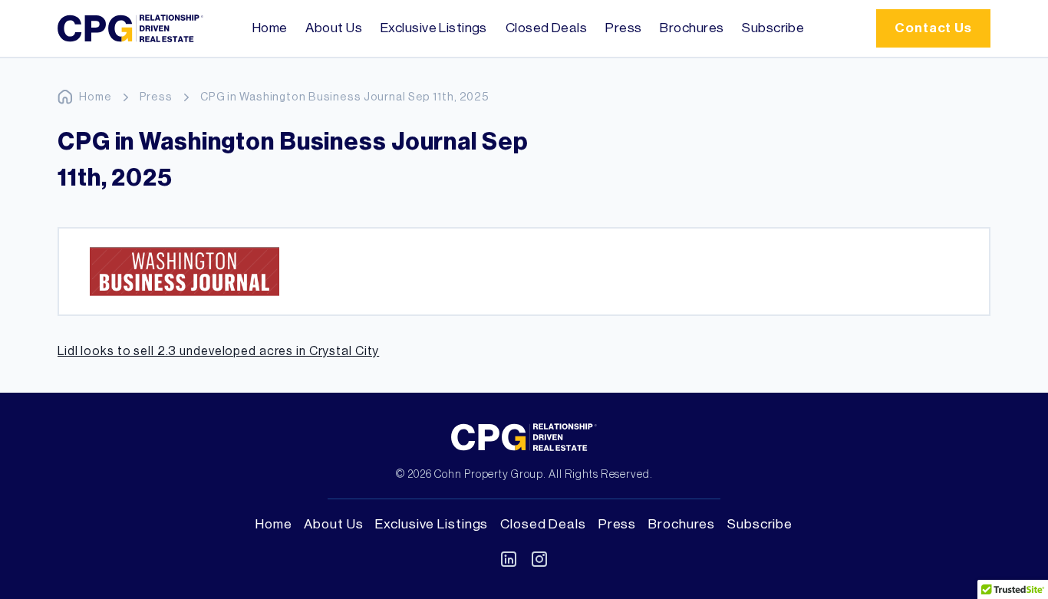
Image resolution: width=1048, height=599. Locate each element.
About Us (333, 28)
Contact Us (933, 28)
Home (270, 28)
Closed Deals (546, 28)
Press (623, 28)
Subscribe (773, 28)
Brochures (691, 28)
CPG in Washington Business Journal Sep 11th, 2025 (344, 97)
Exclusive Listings (434, 28)
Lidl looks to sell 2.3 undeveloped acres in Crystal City (218, 351)
